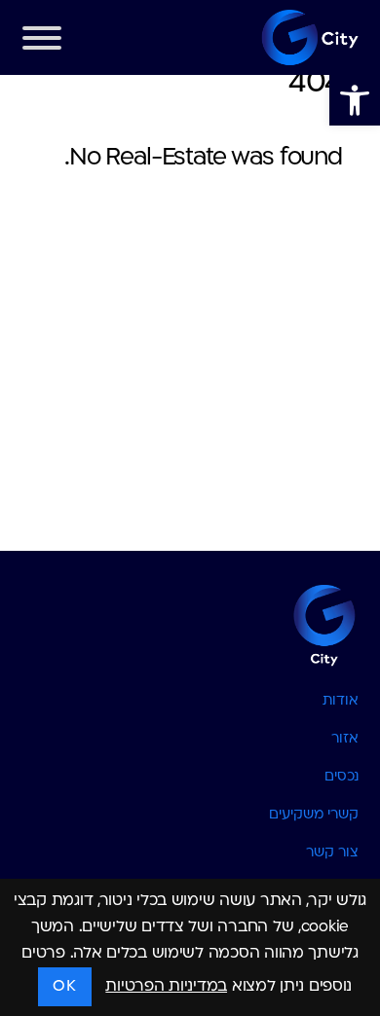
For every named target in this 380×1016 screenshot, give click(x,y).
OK (64, 987)
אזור (345, 739)
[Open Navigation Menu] (41, 42)
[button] (354, 100)
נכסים (341, 777)
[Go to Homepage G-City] (190, 624)
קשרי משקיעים (314, 815)
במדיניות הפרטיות (166, 987)
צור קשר (332, 853)
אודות (341, 701)
